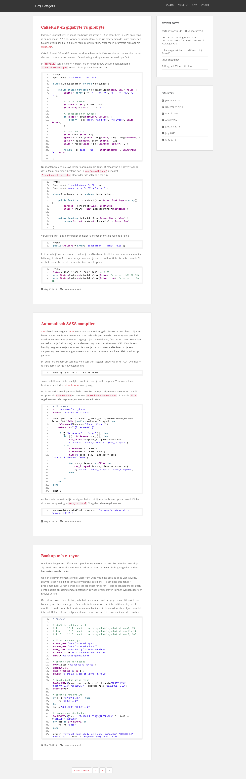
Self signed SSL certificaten (177, 66)
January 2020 (172, 100)
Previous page (81, 770)
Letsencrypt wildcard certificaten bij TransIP (182, 51)
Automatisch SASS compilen (68, 323)
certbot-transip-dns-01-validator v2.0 (182, 31)
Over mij (205, 5)
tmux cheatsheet (171, 59)
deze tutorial (72, 385)
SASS (44, 331)
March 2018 (172, 113)
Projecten (183, 5)
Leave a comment (72, 289)
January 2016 (172, 126)
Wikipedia (46, 46)
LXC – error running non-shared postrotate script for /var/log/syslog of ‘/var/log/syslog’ (183, 40)
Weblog (170, 5)
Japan (194, 5)
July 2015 (170, 133)
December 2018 (174, 106)
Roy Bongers (45, 6)
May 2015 (170, 139)
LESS (71, 331)
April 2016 (171, 120)
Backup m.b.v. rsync (60, 555)
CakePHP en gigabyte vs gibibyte (73, 27)
